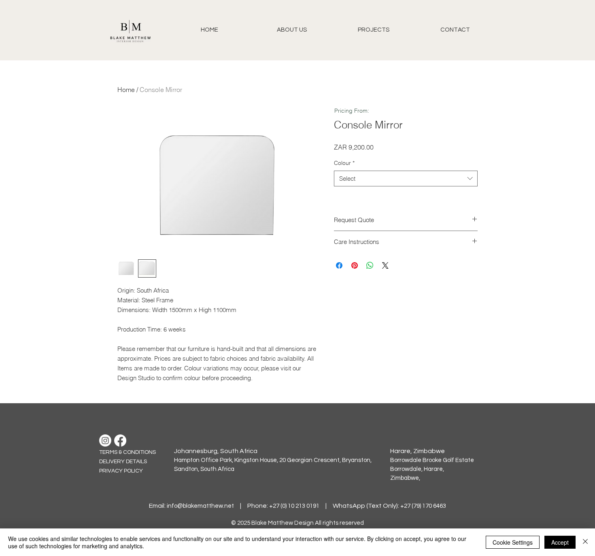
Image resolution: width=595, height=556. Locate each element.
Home (126, 90)
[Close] (585, 542)
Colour (344, 163)
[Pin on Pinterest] (354, 265)
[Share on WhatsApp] (370, 265)
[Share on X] (385, 265)
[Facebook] (120, 440)
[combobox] (406, 178)
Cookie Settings (513, 542)
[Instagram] (105, 440)
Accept (560, 542)
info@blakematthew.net (200, 506)
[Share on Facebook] (339, 265)
